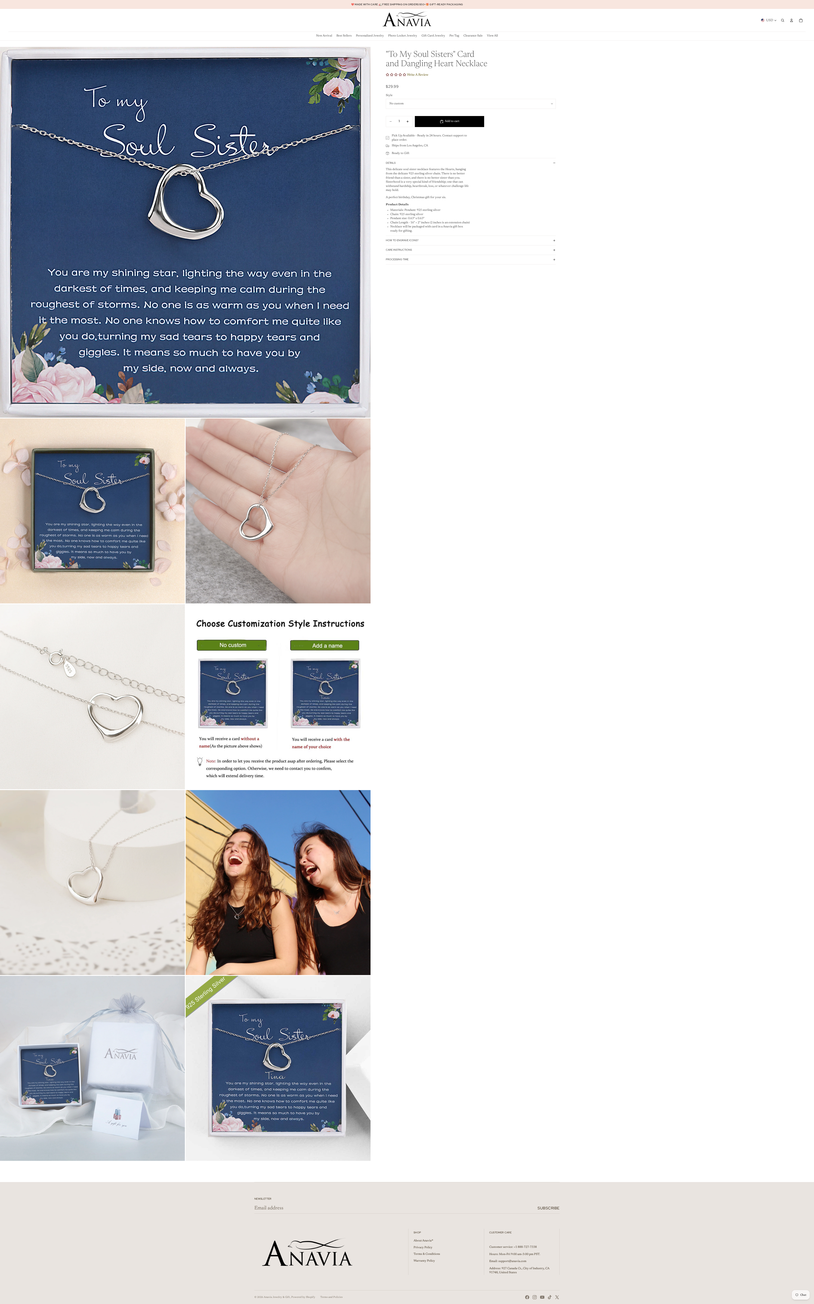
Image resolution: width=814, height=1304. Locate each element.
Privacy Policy (423, 1247)
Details (391, 163)
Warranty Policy (424, 1260)
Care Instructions (399, 250)
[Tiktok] (549, 1297)
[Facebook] (527, 1297)
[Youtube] (542, 1297)
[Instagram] (534, 1297)
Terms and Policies (331, 1297)
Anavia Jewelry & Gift (277, 1297)
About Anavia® (423, 1240)
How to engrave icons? (402, 240)
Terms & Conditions (427, 1254)
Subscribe (549, 1208)
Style (389, 95)
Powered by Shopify (303, 1297)
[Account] (791, 20)
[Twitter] (557, 1297)
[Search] (782, 20)
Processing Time (397, 259)
